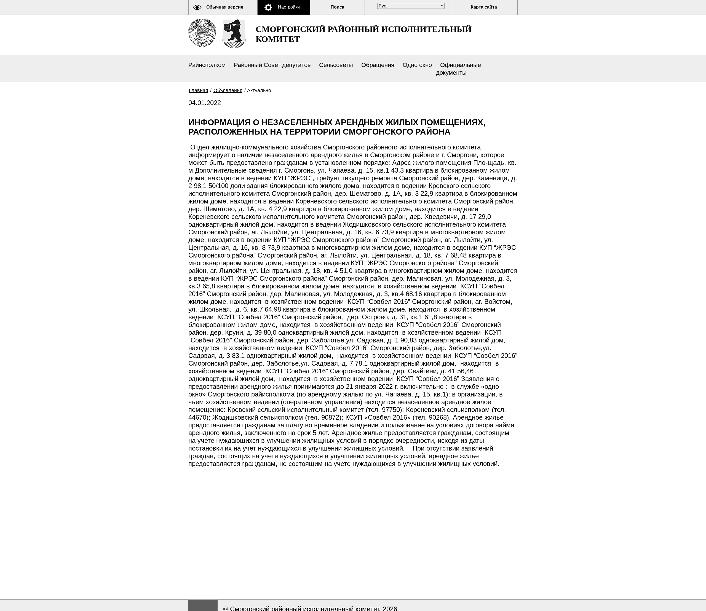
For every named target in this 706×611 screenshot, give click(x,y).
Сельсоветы (336, 64)
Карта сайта (484, 7)
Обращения (377, 64)
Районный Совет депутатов (272, 64)
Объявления (227, 90)
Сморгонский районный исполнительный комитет (364, 34)
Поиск (337, 7)
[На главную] (202, 33)
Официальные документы (458, 68)
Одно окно (417, 64)
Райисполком (207, 64)
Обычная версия (224, 7)
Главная (198, 90)
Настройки (289, 7)
